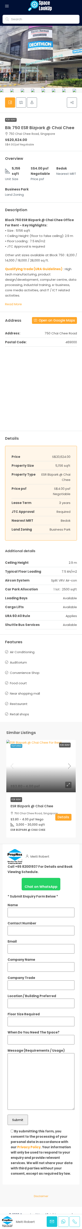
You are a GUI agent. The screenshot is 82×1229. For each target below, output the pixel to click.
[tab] (10, 102)
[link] (41, 766)
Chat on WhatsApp (41, 886)
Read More (13, 304)
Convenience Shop (25, 673)
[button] (72, 102)
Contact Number (22, 923)
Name (13, 905)
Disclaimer (41, 1196)
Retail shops (19, 714)
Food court (18, 683)
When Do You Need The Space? (34, 1032)
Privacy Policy (29, 1147)
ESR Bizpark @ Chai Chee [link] (32, 806)
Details (63, 817)
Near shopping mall (25, 693)
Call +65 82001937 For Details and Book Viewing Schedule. (40, 869)
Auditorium (18, 662)
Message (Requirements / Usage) (36, 1050)
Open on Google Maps (56, 320)
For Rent (11, 119)
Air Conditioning (22, 652)
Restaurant (19, 704)
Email (12, 941)
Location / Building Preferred (32, 996)
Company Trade (21, 978)
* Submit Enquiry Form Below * (33, 896)
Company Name (21, 959)
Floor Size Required (24, 1014)
